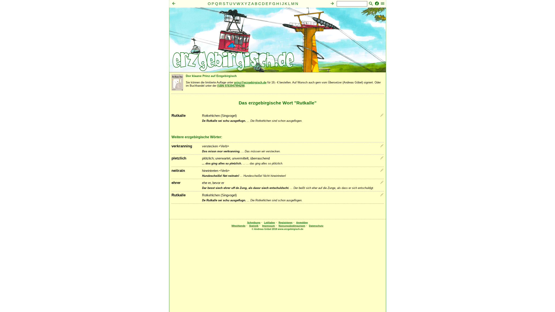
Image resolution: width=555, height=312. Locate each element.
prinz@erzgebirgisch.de (250, 82)
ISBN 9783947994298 (231, 85)
